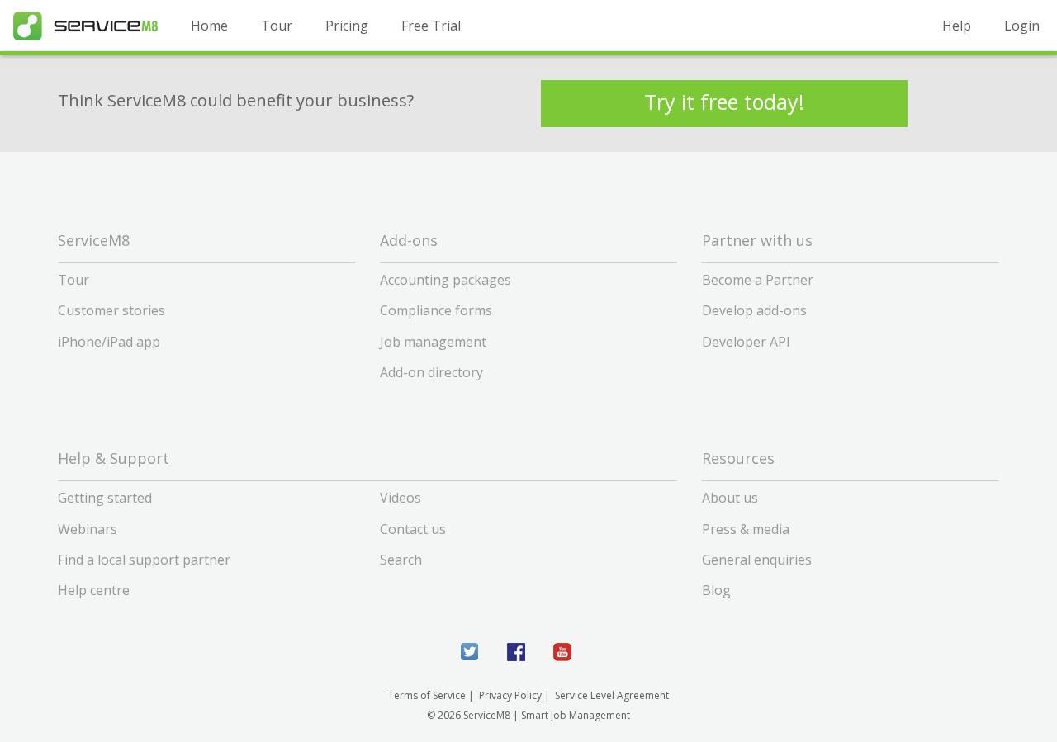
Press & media (745, 529)
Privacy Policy (510, 695)
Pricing (346, 26)
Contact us (413, 529)
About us (730, 498)
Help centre (94, 590)
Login (1022, 26)
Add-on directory (431, 372)
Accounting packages (445, 280)
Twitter (470, 652)
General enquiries (757, 560)
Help (956, 26)
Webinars (87, 529)
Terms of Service (427, 695)
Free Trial (431, 26)
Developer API (746, 342)
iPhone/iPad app (109, 342)
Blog (716, 590)
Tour (276, 26)
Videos (400, 498)
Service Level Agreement (612, 695)
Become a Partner (757, 280)
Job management (433, 342)
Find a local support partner (144, 560)
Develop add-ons (754, 310)
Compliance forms (436, 310)
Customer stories (111, 310)
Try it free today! (724, 102)
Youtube (562, 652)
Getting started (105, 498)
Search (401, 560)
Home (209, 26)
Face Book (516, 652)
